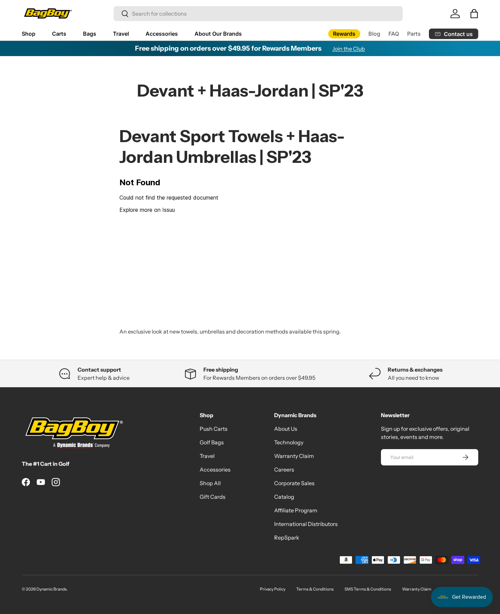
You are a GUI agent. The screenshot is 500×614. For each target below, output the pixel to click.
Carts (59, 33)
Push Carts (214, 428)
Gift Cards (213, 496)
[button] (474, 13)
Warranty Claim (294, 456)
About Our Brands (218, 33)
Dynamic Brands (51, 589)
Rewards (344, 33)
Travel (121, 33)
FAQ (393, 33)
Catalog (284, 496)
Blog (374, 33)
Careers (284, 469)
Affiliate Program (295, 510)
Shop (28, 33)
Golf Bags (212, 442)
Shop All (210, 483)
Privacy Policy (272, 589)
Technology (288, 442)
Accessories (162, 33)
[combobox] (258, 13)
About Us (285, 428)
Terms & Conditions (315, 589)
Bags (89, 33)
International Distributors (306, 524)
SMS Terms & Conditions (368, 589)
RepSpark (286, 537)
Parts (414, 33)
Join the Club (348, 48)
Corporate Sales (294, 483)
